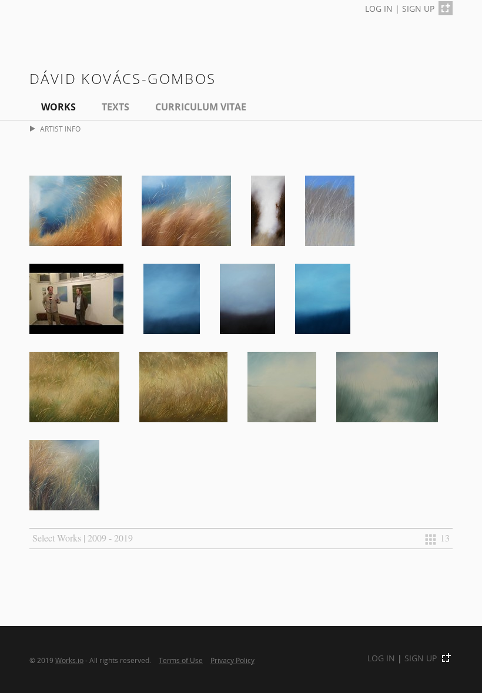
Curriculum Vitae (200, 106)
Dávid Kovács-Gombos (122, 78)
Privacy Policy (232, 660)
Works (58, 106)
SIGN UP (418, 8)
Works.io (69, 660)
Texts (115, 106)
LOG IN (379, 8)
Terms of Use (181, 660)
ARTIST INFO (60, 129)
